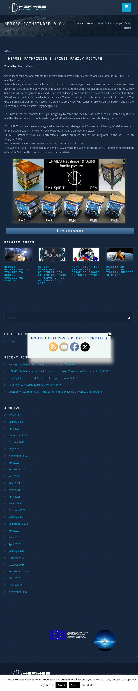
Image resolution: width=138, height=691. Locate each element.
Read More (89, 685)
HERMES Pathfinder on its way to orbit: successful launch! (16, 273)
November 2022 (18, 455)
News (90, 23)
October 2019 (17, 564)
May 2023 (14, 449)
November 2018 (18, 591)
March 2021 (15, 503)
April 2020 (14, 544)
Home (80, 23)
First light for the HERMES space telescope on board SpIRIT (86, 271)
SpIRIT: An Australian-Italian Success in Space (119, 271)
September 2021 (18, 469)
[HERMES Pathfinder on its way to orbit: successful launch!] (18, 254)
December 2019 (18, 557)
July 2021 (14, 476)
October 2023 (17, 442)
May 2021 (14, 489)
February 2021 (17, 510)
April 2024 (14, 428)
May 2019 (14, 578)
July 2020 (14, 530)
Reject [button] (74, 685)
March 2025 (15, 415)
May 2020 (14, 537)
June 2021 (14, 483)
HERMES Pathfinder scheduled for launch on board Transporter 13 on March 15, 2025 (52, 275)
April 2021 (14, 496)
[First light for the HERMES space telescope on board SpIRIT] (86, 254)
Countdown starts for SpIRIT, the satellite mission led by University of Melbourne (56, 391)
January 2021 (16, 517)
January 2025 (16, 421)
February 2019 (17, 585)
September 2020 (18, 523)
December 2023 (18, 435)
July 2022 (14, 462)
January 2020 (16, 551)
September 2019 (18, 571)
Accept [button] (61, 685)
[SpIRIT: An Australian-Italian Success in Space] (120, 254)
